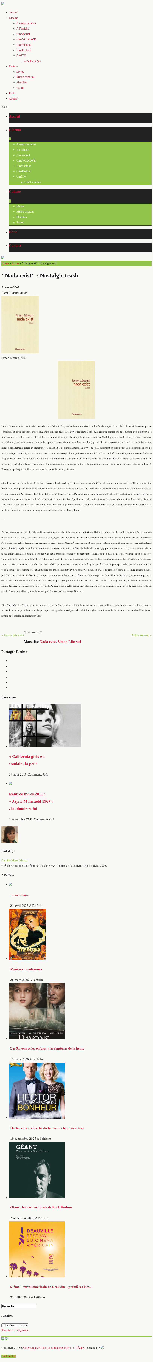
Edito (12, 93)
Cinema (13, 17)
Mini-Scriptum (25, 76)
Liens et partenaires (51, 1347)
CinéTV (21, 55)
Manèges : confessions (26, 969)
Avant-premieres (26, 23)
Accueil (13, 12)
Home (5, 263)
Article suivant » (141, 635)
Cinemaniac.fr (31, 1347)
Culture (13, 66)
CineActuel (23, 33)
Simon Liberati (69, 642)
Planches (21, 82)
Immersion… (19, 895)
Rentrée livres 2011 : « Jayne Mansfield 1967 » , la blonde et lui (31, 801)
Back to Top (8, 1356)
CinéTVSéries (32, 60)
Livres (20, 71)
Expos (20, 87)
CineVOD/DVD (26, 39)
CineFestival (23, 50)
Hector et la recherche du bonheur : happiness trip (47, 1128)
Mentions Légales (74, 1347)
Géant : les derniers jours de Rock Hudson (41, 1207)
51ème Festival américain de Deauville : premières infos (50, 1287)
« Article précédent (12, 635)
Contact (13, 98)
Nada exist (48, 642)
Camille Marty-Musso (14, 860)
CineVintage (23, 44)
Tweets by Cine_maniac (15, 1330)
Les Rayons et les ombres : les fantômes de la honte (47, 1048)
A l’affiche (22, 28)
